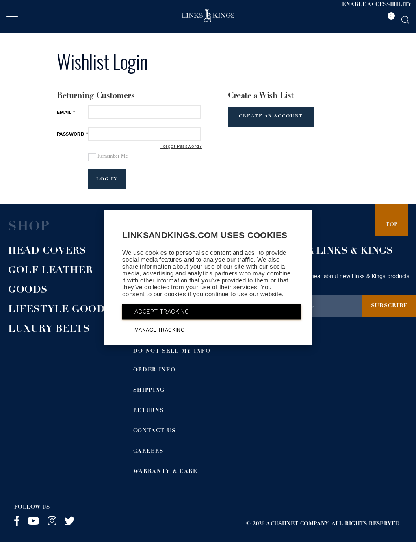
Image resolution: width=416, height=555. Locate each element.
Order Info (154, 370)
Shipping (149, 390)
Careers (148, 451)
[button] (11, 21)
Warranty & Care (165, 472)
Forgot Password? (181, 147)
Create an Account (271, 116)
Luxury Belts (49, 329)
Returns (148, 411)
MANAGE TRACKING (159, 330)
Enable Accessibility (377, 5)
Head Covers (47, 251)
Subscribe (389, 306)
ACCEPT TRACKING (161, 311)
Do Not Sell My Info (172, 351)
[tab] (389, 20)
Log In (107, 179)
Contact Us (154, 431)
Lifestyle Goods (60, 310)
